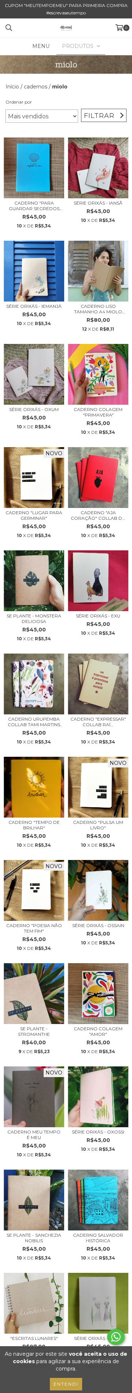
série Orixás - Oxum (34, 409)
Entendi (66, 1384)
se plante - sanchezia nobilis (34, 1237)
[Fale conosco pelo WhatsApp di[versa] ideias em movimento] (116, 1337)
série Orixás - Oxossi (98, 1132)
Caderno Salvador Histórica (98, 1237)
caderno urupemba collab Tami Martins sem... (34, 721)
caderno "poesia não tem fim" (34, 928)
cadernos (35, 86)
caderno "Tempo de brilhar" (34, 824)
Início (12, 86)
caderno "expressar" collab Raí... (98, 721)
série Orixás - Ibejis (98, 1338)
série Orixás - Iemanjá (34, 306)
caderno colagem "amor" (98, 1031)
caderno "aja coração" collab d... (98, 515)
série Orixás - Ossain (98, 925)
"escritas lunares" (34, 1338)
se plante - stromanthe (34, 1031)
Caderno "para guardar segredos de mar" (34, 205)
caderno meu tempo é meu (33, 1134)
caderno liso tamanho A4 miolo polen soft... (98, 308)
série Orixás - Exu (98, 616)
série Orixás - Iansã (98, 203)
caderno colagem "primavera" (98, 412)
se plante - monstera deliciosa (34, 618)
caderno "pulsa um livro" (98, 824)
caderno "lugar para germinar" (34, 515)
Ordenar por (19, 102)
